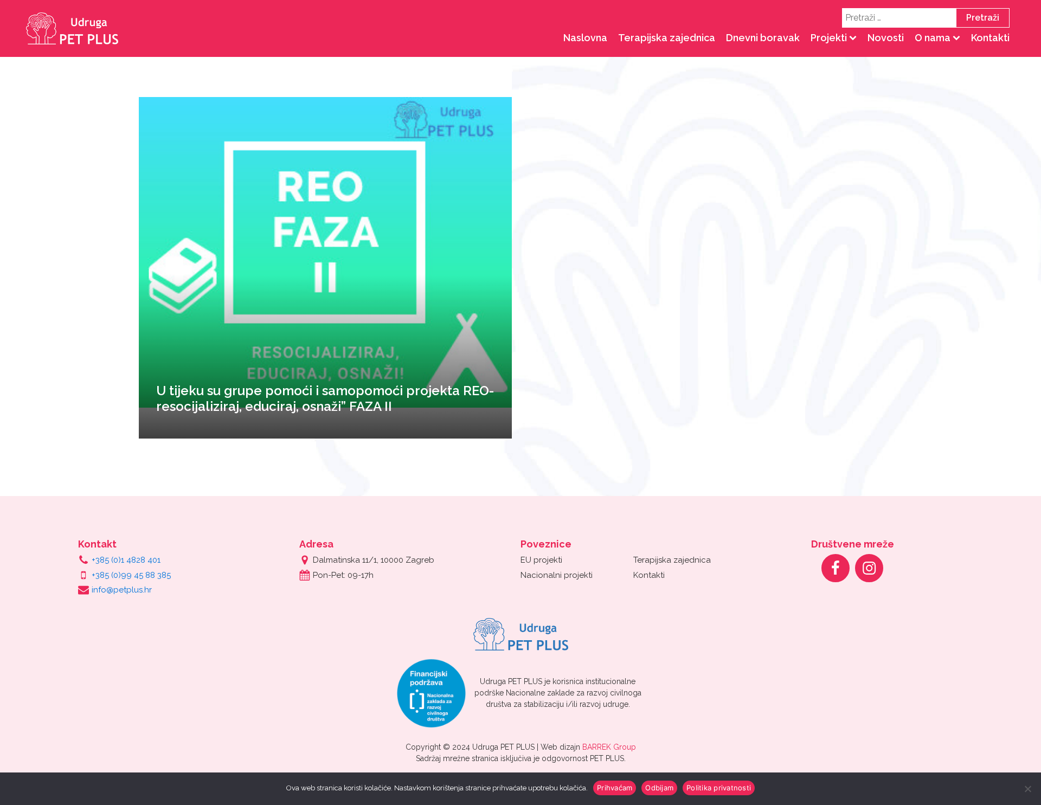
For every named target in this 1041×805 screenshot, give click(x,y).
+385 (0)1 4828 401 (126, 560)
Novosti (886, 37)
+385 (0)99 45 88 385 (131, 575)
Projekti (829, 37)
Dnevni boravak (763, 37)
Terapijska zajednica (666, 37)
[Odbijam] (1027, 788)
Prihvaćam (614, 787)
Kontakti (990, 37)
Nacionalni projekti (556, 575)
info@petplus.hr (122, 590)
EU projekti (541, 560)
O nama (932, 37)
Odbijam (659, 787)
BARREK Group (609, 747)
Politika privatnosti (718, 787)
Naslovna (585, 37)
